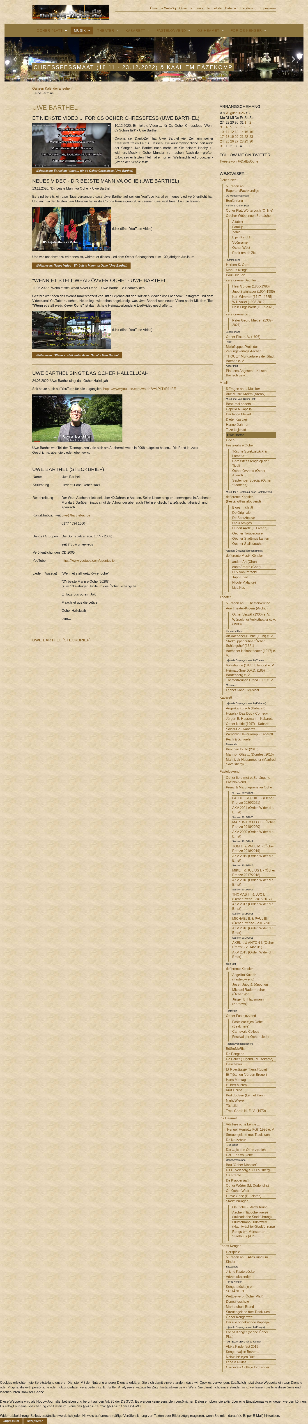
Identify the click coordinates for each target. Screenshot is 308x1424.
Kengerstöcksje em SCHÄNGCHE (240, 1289)
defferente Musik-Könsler (244, 555)
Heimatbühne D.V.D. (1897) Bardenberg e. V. (246, 672)
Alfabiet (237, 222)
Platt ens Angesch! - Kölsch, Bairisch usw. (246, 373)
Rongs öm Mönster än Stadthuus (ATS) (248, 1234)
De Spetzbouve (243, 518)
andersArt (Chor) (244, 562)
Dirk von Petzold (244, 572)
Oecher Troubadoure (247, 533)
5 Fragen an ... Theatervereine (248, 603)
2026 (241, 113)
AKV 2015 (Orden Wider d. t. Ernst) (253, 954)
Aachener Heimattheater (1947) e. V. (251, 653)
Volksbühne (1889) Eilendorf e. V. (250, 665)
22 (246, 136)
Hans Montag (236, 1080)
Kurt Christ (234, 1090)
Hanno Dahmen (237, 424)
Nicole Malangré (244, 582)
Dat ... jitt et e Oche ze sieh (246, 1150)
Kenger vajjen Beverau (242, 1352)
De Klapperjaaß (237, 1180)
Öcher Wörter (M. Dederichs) (247, 1185)
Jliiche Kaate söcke (240, 1271)
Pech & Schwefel (238, 739)
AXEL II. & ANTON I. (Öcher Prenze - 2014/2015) (253, 945)
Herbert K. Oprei (238, 265)
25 (227, 141)
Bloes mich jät (242, 507)
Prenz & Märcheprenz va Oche (249, 787)
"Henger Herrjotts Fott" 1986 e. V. (250, 1129)
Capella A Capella (239, 409)
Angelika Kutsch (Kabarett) (245, 708)
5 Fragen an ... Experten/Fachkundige (242, 188)
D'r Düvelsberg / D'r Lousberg (248, 1170)
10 (222, 132)
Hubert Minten (236, 1085)
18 (227, 136)
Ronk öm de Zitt (244, 253)
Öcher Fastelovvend (241, 1016)
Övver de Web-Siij (163, 8)
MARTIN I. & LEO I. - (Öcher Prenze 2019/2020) (253, 824)
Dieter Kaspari (236, 419)
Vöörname (240, 242)
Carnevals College (245, 1031)
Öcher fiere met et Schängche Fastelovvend (248, 780)
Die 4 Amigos (242, 523)
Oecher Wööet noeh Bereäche (248, 215)
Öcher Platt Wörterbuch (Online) (249, 210)
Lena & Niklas (236, 1362)
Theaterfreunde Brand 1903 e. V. (250, 680)
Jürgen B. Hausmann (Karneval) (248, 1001)
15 (246, 132)
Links (199, 8)
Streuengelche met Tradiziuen (248, 1134)
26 (232, 141)
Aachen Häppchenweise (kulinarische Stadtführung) (252, 1214)
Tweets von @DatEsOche (239, 161)
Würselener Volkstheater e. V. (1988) (254, 622)
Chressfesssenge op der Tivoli (250, 463)
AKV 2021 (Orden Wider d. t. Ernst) (253, 810)
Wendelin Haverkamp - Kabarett (249, 734)
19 (232, 136)
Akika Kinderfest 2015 (242, 1346)
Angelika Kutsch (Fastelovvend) (244, 977)
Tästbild (231, 1105)
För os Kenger (246, 30)
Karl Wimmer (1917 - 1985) (252, 297)
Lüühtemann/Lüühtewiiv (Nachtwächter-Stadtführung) (253, 1224)
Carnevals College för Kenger (247, 1367)
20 (236, 136)
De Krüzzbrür (236, 1140)
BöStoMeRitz (236, 1048)
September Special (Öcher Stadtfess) (251, 482)
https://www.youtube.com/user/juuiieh (89, 560)
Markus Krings (237, 270)
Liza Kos (238, 587)
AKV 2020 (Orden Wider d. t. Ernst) (253, 834)
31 (222, 146)
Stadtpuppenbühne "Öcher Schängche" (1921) (245, 643)
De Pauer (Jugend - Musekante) (249, 1059)
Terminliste (214, 8)
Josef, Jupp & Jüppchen (250, 984)
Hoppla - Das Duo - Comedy (247, 713)
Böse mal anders (238, 404)
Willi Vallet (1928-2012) (249, 302)
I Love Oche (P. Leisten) (243, 1196)
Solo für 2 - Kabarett (240, 729)
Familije (238, 227)
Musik (80, 30)
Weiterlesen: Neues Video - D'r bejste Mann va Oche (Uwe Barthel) (81, 265)
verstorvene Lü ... (239, 314)
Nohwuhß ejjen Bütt (240, 1357)
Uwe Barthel (236, 435)
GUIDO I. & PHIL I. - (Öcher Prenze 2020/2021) (253, 800)
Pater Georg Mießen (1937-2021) (252, 322)
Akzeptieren (35, 1421)
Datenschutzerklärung (240, 8)
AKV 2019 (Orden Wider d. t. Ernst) (253, 858)
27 (236, 141)
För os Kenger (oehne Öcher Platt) (247, 1334)
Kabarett (135, 30)
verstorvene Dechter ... (243, 280)
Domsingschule (237, 1301)
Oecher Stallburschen (248, 544)
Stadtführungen (237, 1201)
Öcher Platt (50, 30)
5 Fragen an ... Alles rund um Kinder (247, 1259)
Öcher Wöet (241, 247)
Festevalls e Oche (239, 445)
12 (232, 132)
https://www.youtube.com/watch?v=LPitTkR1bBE (139, 389)
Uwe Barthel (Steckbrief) (61, 640)
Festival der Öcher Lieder (250, 1037)
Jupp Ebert (240, 577)
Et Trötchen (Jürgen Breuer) (246, 1074)
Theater (105, 30)
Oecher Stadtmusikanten (250, 538)
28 (242, 141)
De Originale (241, 512)
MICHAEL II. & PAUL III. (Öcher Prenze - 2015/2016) (253, 921)
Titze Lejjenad (236, 430)
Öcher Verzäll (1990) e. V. (251, 614)
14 (242, 132)
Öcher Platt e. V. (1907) (243, 337)
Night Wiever (235, 1100)
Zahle (236, 232)
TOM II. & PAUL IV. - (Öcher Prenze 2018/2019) (253, 848)
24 (222, 141)
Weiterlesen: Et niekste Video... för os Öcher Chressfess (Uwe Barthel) (84, 170)
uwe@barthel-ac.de (76, 515)
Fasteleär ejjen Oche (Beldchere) (247, 1024)
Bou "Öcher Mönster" (241, 1165)
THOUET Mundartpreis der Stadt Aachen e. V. (250, 358)
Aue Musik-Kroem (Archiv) (245, 394)
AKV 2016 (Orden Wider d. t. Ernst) (253, 930)
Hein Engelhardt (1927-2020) (253, 307)
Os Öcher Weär (237, 1191)
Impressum (268, 8)
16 (251, 132)
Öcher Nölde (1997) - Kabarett (248, 724)
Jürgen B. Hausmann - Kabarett (249, 718)
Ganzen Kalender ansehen (51, 88)
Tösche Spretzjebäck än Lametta (250, 453)
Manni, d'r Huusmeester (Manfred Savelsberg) (251, 762)
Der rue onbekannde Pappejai (247, 1322)
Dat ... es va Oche (239, 1155)
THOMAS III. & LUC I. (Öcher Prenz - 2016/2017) (252, 896)
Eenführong (234, 200)
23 (251, 136)
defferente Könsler (239, 969)
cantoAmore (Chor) (246, 567)
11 (227, 132)
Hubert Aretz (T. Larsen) (249, 528)
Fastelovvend (171, 30)
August (231, 113)
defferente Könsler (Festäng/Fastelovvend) (243, 499)
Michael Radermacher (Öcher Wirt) (248, 992)
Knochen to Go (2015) (242, 749)
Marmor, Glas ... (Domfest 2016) (250, 754)
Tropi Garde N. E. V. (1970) (246, 1111)
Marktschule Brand (240, 1307)
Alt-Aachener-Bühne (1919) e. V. (250, 636)
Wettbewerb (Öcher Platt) (244, 1296)
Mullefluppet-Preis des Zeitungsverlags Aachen (243, 349)
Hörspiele (233, 1252)
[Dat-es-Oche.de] (70, 12)
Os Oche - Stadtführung (249, 1207)
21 (242, 136)
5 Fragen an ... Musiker (243, 389)
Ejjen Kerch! (241, 237)
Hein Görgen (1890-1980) (251, 286)
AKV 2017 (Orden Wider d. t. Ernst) (253, 906)
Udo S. (231, 440)
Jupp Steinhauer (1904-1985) (253, 291)
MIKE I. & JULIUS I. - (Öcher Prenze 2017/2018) (253, 872)
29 (246, 141)
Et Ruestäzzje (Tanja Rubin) (246, 1069)
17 (222, 136)
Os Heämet (208, 30)
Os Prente (233, 1175)
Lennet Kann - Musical (242, 690)
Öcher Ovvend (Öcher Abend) (248, 473)
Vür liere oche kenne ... (243, 1124)
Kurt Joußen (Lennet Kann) (246, 1095)
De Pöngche (235, 1054)
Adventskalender (238, 1277)
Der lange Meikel (238, 414)
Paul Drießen (235, 275)
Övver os (185, 8)
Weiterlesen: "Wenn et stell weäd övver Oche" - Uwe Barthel (77, 355)
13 (236, 132)
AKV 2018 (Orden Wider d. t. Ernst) (253, 882)
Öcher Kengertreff (239, 1317)
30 (251, 141)
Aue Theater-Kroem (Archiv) (247, 608)
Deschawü (234, 1064)
